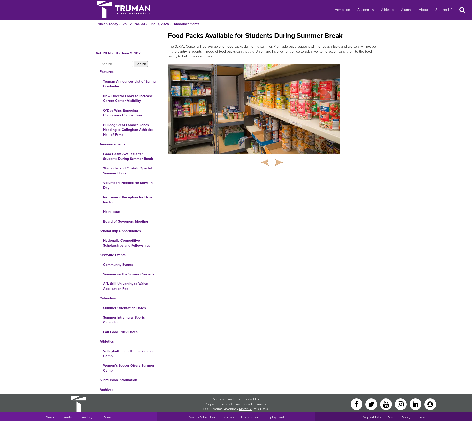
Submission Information (118, 380)
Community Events (118, 265)
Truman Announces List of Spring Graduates (129, 83)
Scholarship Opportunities (120, 231)
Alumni (406, 10)
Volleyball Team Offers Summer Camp (128, 353)
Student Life (444, 10)
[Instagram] (401, 404)
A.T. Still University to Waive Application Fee (125, 286)
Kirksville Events (113, 255)
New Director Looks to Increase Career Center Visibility (128, 98)
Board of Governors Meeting (125, 221)
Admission (342, 10)
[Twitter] (371, 404)
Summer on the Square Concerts (129, 274)
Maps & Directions (226, 399)
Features (107, 72)
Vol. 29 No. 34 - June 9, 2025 (145, 24)
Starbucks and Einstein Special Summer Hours (127, 170)
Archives (106, 390)
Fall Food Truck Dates (120, 332)
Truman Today (107, 24)
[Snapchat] (430, 404)
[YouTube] (386, 404)
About (423, 10)
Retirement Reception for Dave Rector (127, 199)
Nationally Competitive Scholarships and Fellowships (126, 243)
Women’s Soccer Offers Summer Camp (128, 368)
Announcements (186, 24)
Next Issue (111, 212)
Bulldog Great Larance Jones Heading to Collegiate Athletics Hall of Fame (128, 130)
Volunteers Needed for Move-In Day (128, 185)
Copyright (213, 404)
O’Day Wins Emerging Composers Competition (122, 112)
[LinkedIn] (416, 404)
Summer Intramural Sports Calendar (124, 319)
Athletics (387, 10)
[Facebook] (357, 404)
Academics (365, 10)
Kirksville (245, 409)
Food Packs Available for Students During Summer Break (128, 156)
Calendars (108, 298)
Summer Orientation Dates (124, 308)
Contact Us (251, 399)
